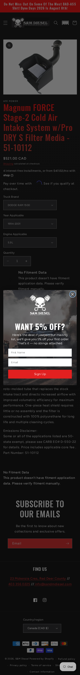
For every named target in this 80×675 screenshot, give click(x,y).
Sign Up (40, 374)
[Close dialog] (72, 294)
